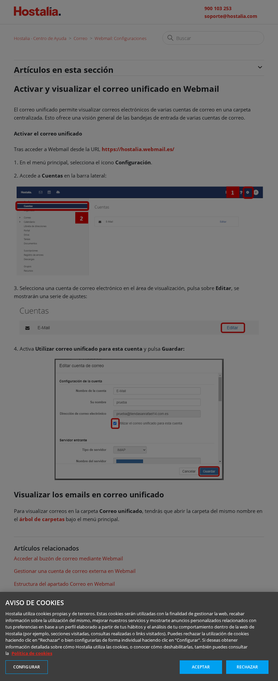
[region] (139, 636)
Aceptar (201, 667)
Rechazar (247, 667)
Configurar (26, 667)
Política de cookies (32, 653)
